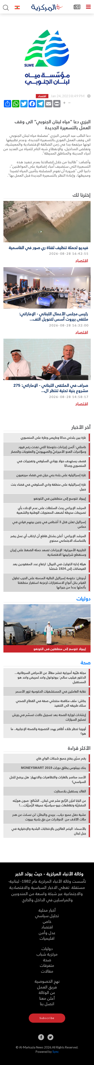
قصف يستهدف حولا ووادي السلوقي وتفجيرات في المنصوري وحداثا (51, 463)
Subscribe (47, 1018)
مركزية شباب (47, 954)
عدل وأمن (47, 932)
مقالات (47, 971)
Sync (55, 1052)
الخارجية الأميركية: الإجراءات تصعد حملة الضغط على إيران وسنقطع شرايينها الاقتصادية (48, 552)
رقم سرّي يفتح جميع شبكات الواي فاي (61, 758)
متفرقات (47, 965)
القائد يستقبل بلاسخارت (70, 791)
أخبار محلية (47, 910)
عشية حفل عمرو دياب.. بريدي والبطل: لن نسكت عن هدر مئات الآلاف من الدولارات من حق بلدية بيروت (49, 817)
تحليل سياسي (47, 915)
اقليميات (47, 938)
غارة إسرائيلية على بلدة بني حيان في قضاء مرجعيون (51, 475)
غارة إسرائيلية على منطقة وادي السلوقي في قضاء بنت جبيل (48, 486)
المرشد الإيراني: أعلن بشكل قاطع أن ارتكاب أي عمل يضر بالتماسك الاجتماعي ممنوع (48, 538)
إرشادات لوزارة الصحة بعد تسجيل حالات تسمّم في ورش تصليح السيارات (49, 717)
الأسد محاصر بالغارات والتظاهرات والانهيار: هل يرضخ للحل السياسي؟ (48, 779)
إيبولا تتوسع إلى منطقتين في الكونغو (60, 498)
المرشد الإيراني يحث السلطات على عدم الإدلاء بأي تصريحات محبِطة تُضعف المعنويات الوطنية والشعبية (51, 510)
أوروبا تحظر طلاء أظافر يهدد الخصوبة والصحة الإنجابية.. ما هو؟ (48, 731)
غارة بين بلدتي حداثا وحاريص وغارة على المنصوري (53, 437)
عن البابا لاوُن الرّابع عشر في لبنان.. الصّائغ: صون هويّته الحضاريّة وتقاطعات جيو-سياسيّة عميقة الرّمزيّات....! (49, 802)
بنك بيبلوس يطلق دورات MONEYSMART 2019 (53, 767)
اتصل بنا (47, 1003)
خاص (47, 921)
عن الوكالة (47, 992)
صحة (86, 662)
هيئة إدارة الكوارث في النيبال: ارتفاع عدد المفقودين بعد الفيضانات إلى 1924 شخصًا (49, 566)
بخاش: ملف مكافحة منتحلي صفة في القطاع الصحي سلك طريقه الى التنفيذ (51, 703)
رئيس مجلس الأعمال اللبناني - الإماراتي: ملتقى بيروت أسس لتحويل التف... (53, 316)
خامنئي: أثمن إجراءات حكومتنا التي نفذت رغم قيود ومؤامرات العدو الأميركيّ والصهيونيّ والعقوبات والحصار (48, 449)
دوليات (84, 598)
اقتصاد (81, 260)
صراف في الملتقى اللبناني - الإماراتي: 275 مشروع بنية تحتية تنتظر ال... (50, 387)
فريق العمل (47, 987)
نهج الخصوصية (47, 981)
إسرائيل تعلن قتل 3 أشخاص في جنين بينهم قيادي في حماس (49, 524)
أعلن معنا (47, 998)
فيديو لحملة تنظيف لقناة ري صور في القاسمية (48, 247)
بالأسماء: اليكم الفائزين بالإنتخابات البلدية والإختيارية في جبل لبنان (49, 831)
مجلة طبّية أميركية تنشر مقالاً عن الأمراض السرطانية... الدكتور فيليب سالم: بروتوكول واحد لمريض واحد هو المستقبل (50, 677)
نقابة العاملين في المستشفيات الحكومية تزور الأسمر (51, 691)
